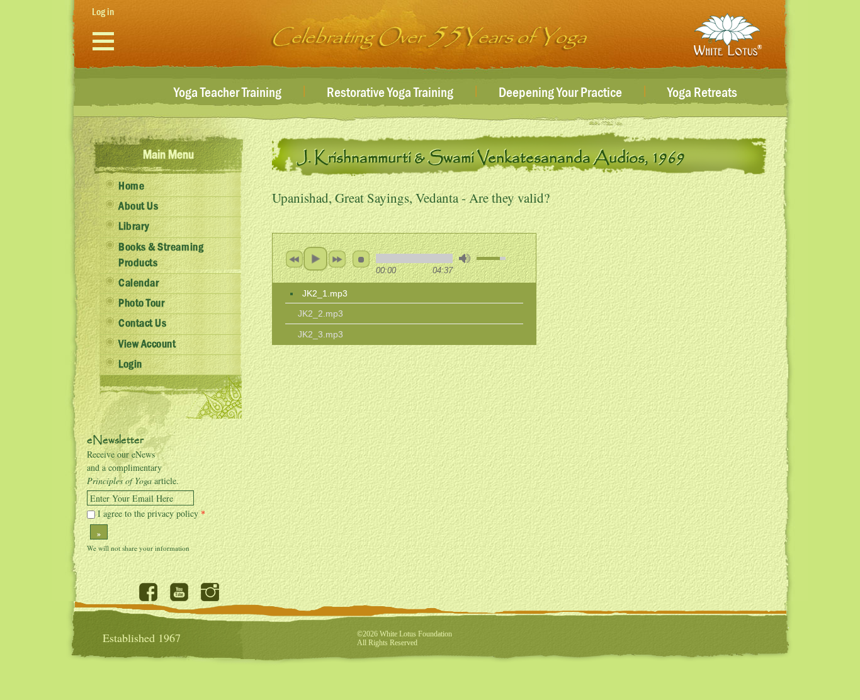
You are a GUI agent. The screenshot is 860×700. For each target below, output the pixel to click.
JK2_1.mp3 (325, 293)
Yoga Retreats (702, 93)
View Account (147, 344)
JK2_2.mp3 (320, 313)
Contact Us (142, 323)
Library (133, 226)
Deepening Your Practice (560, 93)
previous (294, 259)
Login (130, 364)
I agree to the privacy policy (151, 513)
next (337, 259)
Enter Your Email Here (131, 498)
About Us (138, 206)
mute (464, 258)
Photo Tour (141, 303)
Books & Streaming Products (160, 255)
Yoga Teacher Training (227, 93)
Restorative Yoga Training (390, 93)
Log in (103, 12)
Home (131, 186)
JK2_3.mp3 (320, 334)
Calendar (138, 283)
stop (361, 259)
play (315, 258)
